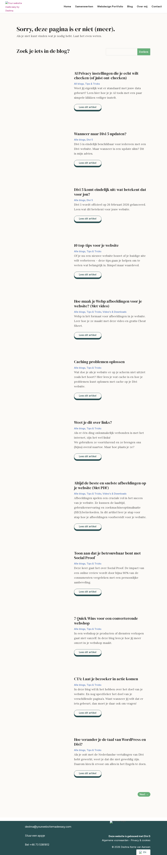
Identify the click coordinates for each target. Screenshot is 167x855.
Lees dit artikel (87, 107)
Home (67, 6)
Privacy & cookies (140, 840)
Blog (130, 6)
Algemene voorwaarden (115, 840)
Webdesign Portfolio (110, 6)
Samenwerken (84, 6)
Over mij (142, 6)
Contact (157, 6)
